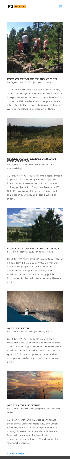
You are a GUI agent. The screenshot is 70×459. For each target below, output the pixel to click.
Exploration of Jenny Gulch (32, 79)
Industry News (42, 82)
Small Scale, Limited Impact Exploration (31, 160)
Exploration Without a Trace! (33, 249)
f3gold (14, 82)
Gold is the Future (23, 405)
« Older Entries (15, 453)
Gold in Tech (18, 328)
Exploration (43, 408)
